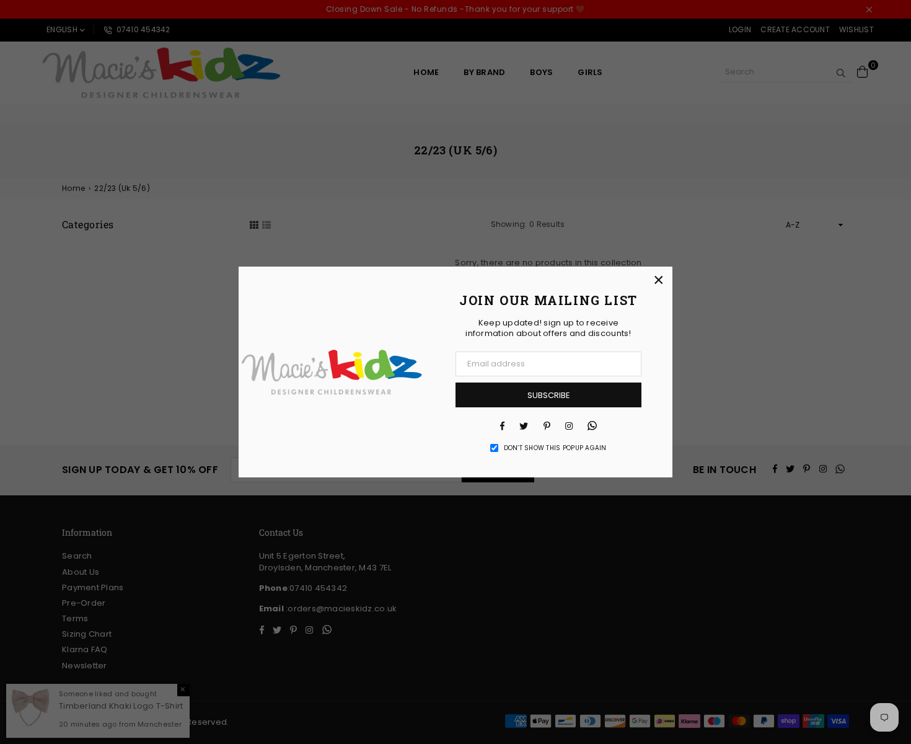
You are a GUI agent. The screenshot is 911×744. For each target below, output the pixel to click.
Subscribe (548, 395)
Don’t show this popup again (555, 448)
